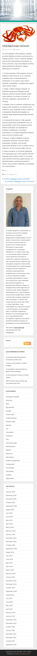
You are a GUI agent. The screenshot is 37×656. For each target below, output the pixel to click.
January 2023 (10, 616)
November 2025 (11, 499)
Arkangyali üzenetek (12, 397)
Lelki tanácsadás (11, 443)
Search (8, 340)
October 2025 (10, 502)
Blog (5, 170)
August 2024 (10, 552)
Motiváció (9, 453)
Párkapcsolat (10, 464)
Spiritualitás (10, 471)
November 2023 (11, 584)
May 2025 (9, 520)
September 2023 (11, 591)
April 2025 (9, 524)
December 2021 (11, 634)
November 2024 (11, 541)
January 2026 (10, 492)
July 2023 (9, 598)
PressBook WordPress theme (22, 653)
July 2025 (9, 513)
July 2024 (9, 556)
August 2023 (10, 595)
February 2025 (10, 531)
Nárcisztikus (10, 457)
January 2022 (10, 630)
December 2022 (11, 620)
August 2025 (10, 509)
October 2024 (10, 545)
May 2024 (9, 563)
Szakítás (8, 475)
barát (5, 174)
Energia (8, 411)
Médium (8, 450)
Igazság (8, 425)
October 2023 (10, 588)
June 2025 (9, 517)
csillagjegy (11, 174)
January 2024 (10, 577)
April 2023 (9, 609)
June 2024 (9, 559)
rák (16, 174)
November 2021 (11, 637)
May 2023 (9, 605)
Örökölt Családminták (13, 460)
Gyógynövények (11, 418)
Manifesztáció (10, 446)
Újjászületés (10, 478)
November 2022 (11, 623)
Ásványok (9, 400)
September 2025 (11, 506)
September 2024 (11, 549)
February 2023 (10, 612)
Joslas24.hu (10, 332)
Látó (7, 439)
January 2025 (10, 534)
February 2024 (11, 573)
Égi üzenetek (10, 407)
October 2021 (10, 641)
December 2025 (11, 495)
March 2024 (10, 570)
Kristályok (9, 436)
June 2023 (9, 602)
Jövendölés (9, 432)
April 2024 (9, 566)
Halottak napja (10, 421)
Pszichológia (10, 468)
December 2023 (11, 581)
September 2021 (11, 644)
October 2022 (10, 627)
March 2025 (10, 527)
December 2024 (11, 538)
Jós (7, 429)
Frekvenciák (10, 414)
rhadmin (17, 49)
